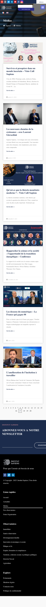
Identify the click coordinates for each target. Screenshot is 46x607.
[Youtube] (15, 1)
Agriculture (7, 563)
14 (38, 408)
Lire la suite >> (10, 90)
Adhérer (41, 2)
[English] (7, 13)
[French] (3, 13)
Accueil (5, 497)
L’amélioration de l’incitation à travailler (21, 374)
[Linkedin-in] (11, 1)
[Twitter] (8, 1)
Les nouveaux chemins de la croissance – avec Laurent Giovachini (19, 131)
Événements (7, 578)
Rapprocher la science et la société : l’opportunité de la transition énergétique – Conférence (22, 253)
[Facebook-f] (18, 1)
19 (27, 411)
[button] (43, 7)
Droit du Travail (8, 559)
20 (30, 411)
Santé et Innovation (9, 533)
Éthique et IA (7, 546)
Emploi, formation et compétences (14, 550)
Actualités (6, 501)
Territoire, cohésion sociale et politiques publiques (20, 555)
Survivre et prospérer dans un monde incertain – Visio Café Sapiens (20, 71)
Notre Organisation (9, 514)
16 (16, 411)
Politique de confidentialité (12, 591)
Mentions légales (9, 582)
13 (35, 408)
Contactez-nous (8, 586)
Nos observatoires (9, 510)
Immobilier (7, 529)
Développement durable (11, 538)
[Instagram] (21, 1)
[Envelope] (2, 1)
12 (32, 408)
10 (25, 408)
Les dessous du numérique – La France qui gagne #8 (21, 313)
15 (41, 408)
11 (28, 408)
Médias (5, 506)
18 (24, 411)
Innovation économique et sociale (14, 542)
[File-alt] (5, 1)
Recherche (26, 9)
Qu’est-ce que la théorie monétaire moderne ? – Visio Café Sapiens (22, 191)
